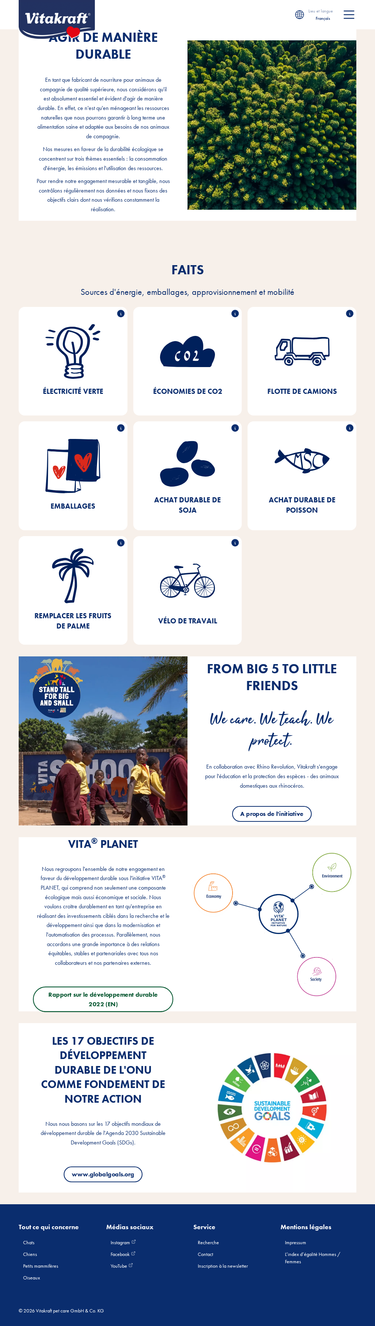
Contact (205, 1254)
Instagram (121, 1242)
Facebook (121, 1254)
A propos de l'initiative (272, 814)
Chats (28, 1242)
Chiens (30, 1254)
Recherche (208, 1242)
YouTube (119, 1266)
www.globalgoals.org (103, 1174)
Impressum (295, 1242)
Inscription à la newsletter (223, 1266)
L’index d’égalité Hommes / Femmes (312, 1258)
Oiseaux (31, 1277)
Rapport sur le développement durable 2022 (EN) (103, 999)
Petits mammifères (40, 1266)
